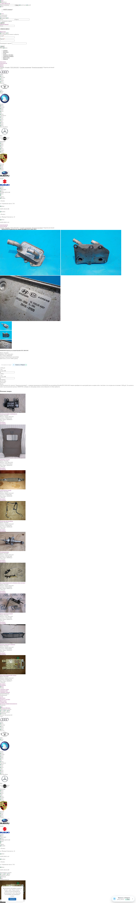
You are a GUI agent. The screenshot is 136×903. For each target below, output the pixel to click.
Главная (5, 50)
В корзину (3, 902)
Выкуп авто (6, 57)
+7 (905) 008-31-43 (5, 3)
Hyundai (7, 67)
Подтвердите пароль (6, 43)
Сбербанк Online (4, 689)
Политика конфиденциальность (8, 703)
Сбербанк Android (5, 692)
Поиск (17, 5)
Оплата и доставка (8, 54)
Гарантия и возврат (8, 56)
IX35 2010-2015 (14, 67)
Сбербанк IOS (4, 691)
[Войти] (2, 23)
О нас (4, 53)
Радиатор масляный (37, 67)
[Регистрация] (2, 46)
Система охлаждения (25, 67)
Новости (5, 59)
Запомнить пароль (7, 21)
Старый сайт (3, 702)
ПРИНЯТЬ (12, 899)
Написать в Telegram (20, 364)
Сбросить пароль (5, 28)
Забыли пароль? (4, 24)
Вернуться (3, 31)
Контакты (5, 52)
